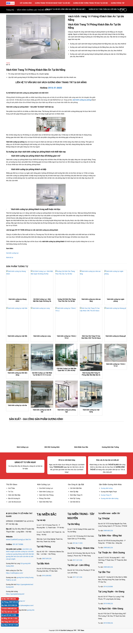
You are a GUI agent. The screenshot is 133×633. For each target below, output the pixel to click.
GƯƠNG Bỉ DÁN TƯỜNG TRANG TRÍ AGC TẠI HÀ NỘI (90, 3)
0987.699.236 (46, 559)
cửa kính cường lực (21, 551)
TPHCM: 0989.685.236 (9, 608)
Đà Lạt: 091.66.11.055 (8, 615)
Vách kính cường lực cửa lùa (17, 405)
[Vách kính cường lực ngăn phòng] (115, 283)
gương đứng (17, 554)
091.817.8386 (18, 544)
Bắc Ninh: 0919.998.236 (9, 605)
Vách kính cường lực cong (42, 336)
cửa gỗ (8, 559)
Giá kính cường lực (12, 253)
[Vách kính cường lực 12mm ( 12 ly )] (115, 353)
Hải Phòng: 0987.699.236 (9, 602)
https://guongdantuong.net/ (15, 594)
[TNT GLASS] (10, 3)
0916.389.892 (46, 576)
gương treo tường (23, 577)
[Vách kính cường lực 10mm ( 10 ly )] (66, 320)
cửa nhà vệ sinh (28, 556)
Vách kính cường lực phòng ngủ (66, 411)
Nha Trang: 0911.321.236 (9, 622)
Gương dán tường (107, 488)
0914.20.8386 (108, 587)
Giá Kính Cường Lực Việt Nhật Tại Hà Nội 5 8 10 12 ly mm (42, 374)
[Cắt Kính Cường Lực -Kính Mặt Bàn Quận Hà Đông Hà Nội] (42, 283)
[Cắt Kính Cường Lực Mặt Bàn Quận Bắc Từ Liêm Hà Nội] (66, 355)
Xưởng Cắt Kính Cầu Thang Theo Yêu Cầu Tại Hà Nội (67, 300)
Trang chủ (10, 10)
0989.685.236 (108, 531)
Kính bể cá (9, 257)
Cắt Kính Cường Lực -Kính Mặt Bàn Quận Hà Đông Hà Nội (42, 301)
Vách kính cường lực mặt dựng (91, 411)
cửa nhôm (25, 549)
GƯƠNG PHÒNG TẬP (117, 3)
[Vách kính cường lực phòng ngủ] (66, 394)
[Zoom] (9, 56)
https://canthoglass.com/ (14, 573)
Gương (31, 577)
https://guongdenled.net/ (24, 584)
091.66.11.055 (77, 543)
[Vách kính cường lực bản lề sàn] (42, 394)
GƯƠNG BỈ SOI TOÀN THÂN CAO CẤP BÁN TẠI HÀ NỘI (107, 9)
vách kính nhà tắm (28, 554)
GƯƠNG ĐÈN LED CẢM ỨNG (116, 15)
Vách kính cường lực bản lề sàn (42, 411)
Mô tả (8, 64)
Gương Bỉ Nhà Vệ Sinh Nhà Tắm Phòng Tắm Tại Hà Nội (86, 15)
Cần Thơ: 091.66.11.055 (9, 612)
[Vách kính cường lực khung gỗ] (115, 320)
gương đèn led (11, 556)
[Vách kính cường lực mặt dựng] (91, 394)
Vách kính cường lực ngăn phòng (115, 300)
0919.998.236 (108, 604)
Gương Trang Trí (106, 495)
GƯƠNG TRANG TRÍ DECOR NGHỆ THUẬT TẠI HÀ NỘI (52, 3)
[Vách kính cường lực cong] (42, 320)
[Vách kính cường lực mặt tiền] (17, 320)
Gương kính (10, 587)
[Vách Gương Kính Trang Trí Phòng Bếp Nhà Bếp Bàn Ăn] (91, 357)
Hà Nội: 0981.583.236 (8, 599)
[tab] (8, 65)
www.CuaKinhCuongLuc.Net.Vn (18, 539)
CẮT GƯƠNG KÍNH (26, 3)
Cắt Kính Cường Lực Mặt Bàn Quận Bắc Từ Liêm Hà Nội (66, 369)
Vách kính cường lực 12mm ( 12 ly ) (115, 365)
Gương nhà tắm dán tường (109, 498)
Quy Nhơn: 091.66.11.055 (9, 625)
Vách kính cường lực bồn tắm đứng (17, 374)
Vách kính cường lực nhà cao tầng (91, 300)
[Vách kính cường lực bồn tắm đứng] (17, 357)
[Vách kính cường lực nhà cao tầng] (91, 283)
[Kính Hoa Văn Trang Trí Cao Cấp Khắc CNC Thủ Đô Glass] (91, 320)
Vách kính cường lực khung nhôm (17, 300)
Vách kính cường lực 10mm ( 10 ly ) (66, 337)
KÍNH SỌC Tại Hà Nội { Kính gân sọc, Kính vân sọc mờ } (65, 9)
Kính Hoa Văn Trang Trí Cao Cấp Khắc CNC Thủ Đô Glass (91, 337)
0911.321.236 (77, 560)
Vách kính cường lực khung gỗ (116, 336)
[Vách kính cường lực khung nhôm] (17, 283)
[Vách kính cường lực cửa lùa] (17, 392)
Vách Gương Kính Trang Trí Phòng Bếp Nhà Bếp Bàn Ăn (91, 374)
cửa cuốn (19, 556)
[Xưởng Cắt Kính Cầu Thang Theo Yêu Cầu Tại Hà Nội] (66, 283)
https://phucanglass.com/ (25, 605)
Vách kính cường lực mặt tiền (17, 336)
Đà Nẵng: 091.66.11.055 (9, 618)
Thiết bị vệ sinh (11, 580)
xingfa (13, 559)
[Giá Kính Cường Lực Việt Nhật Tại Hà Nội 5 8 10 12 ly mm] (42, 357)
